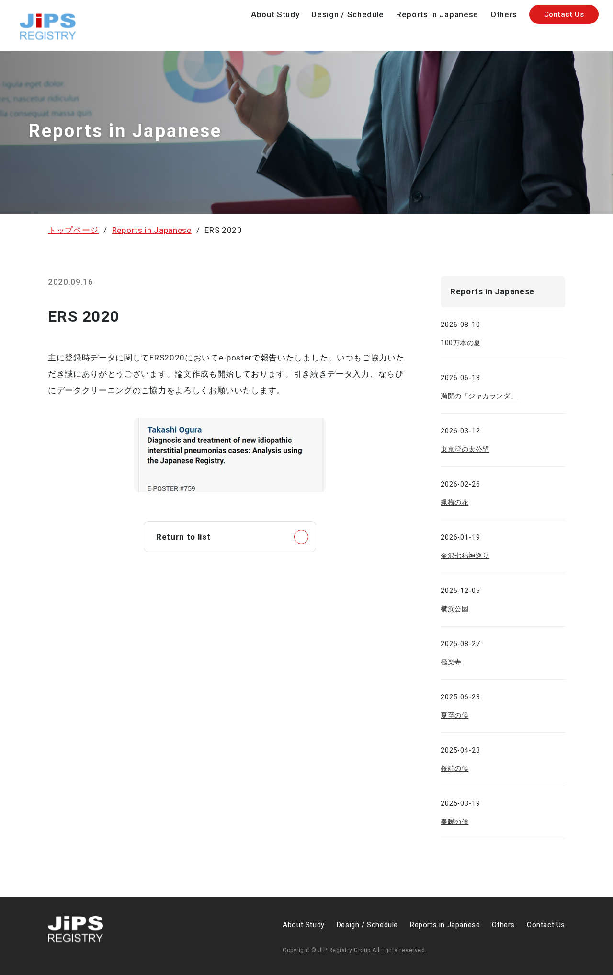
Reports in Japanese (437, 14)
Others (503, 14)
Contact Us (564, 14)
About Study (275, 14)
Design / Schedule (347, 14)
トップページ (73, 230)
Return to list (183, 537)
